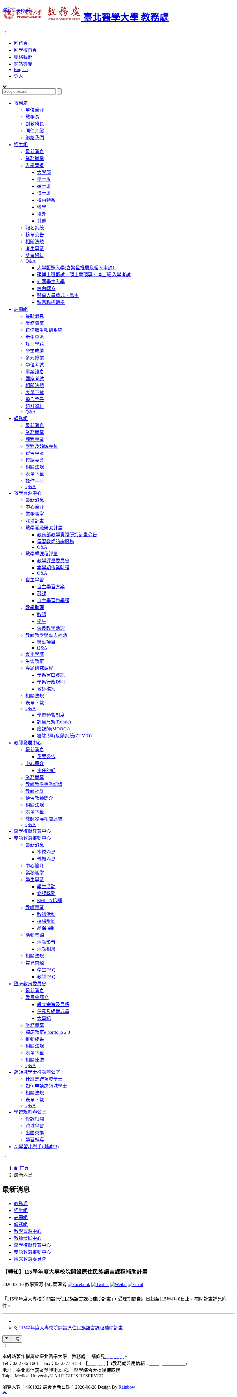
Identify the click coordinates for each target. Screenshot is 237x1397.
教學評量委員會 (53, 560)
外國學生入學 (51, 281)
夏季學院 (34, 654)
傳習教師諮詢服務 (55, 541)
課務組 (21, 418)
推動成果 (34, 1039)
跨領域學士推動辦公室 (37, 1072)
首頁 (23, 1168)
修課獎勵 (46, 893)
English (21, 69)
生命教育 (34, 661)
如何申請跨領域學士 (46, 1086)
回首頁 (21, 43)
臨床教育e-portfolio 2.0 (47, 1032)
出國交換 (34, 1132)
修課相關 (34, 1118)
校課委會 (34, 460)
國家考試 (34, 378)
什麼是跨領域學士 (43, 1079)
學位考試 (34, 364)
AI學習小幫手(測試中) (36, 1146)
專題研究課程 (39, 668)
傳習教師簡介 (39, 798)
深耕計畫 (34, 520)
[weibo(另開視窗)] (118, 1284)
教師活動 (46, 914)
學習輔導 (34, 1139)
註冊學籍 (34, 344)
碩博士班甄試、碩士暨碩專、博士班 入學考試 (84, 274)
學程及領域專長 (41, 446)
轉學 (41, 207)
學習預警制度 (51, 715)
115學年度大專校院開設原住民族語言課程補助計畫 (70, 1327)
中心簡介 (34, 506)
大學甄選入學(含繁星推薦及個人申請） (77, 267)
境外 (41, 214)
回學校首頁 (25, 50)
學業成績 (34, 350)
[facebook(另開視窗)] (79, 1284)
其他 (41, 220)
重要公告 (46, 756)
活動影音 (46, 942)
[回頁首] (4, 1392)
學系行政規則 (51, 682)
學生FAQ (46, 969)
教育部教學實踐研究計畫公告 (67, 534)
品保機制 (46, 928)
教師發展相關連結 (43, 819)
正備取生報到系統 (43, 330)
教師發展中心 (28, 742)
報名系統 (34, 227)
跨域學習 (34, 1125)
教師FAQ (46, 976)
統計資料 (34, 406)
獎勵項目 (46, 642)
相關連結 (34, 1060)
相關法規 (34, 241)
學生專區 (34, 879)
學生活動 (46, 886)
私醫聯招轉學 (51, 302)
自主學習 (34, 579)
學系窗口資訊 (51, 675)
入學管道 (34, 165)
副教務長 (34, 123)
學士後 (44, 179)
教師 (41, 614)
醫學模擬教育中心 (32, 831)
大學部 (44, 172)
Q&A (30, 261)
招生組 (21, 144)
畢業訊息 (34, 371)
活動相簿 (46, 949)
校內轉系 (46, 200)
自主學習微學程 (53, 600)
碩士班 (44, 186)
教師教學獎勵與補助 (46, 635)
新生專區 (34, 337)
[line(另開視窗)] (135, 1284)
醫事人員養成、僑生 (58, 295)
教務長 (32, 116)
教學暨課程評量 (41, 553)
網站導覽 (23, 64)
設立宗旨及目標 (53, 1004)
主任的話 (46, 770)
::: (4, 31)
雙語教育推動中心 (32, 838)
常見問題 (34, 962)
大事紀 (44, 1018)
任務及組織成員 (53, 1011)
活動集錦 (34, 935)
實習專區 (34, 453)
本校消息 (46, 851)
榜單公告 (34, 234)
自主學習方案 (51, 586)
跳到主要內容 (16, 10)
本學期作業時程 (53, 567)
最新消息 (34, 151)
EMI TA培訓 (49, 900)
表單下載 (34, 392)
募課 (41, 593)
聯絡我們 (23, 57)
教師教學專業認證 (43, 784)
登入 (18, 76)
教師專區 (34, 907)
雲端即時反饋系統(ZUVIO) (64, 735)
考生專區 (34, 248)
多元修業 (34, 357)
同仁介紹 (34, 130)
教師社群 (34, 791)
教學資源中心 (28, 493)
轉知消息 (46, 858)
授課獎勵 (46, 921)
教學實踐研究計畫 (43, 527)
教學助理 (34, 607)
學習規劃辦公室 (30, 1112)
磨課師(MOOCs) (53, 728)
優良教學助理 (51, 628)
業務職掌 (34, 158)
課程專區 (34, 439)
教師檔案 (46, 689)
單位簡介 (34, 109)
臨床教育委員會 (30, 983)
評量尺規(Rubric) (54, 721)
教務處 (21, 103)
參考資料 (34, 255)
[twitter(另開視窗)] (100, 1284)
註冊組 (21, 309)
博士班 (44, 193)
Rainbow (126, 1387)
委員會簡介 (37, 997)
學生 (41, 621)
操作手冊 (34, 399)
